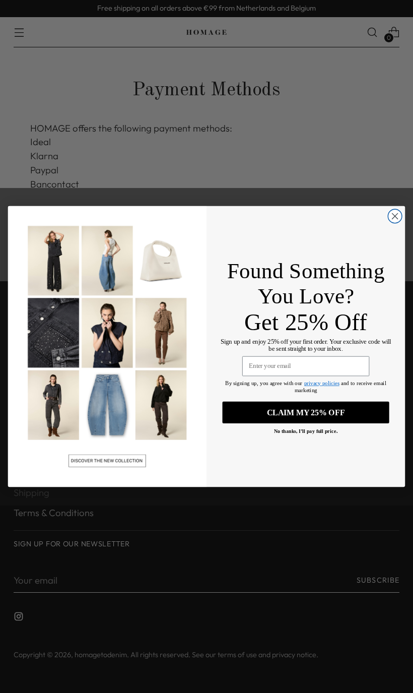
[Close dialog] (395, 216)
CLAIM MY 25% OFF (306, 412)
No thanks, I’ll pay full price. (305, 431)
